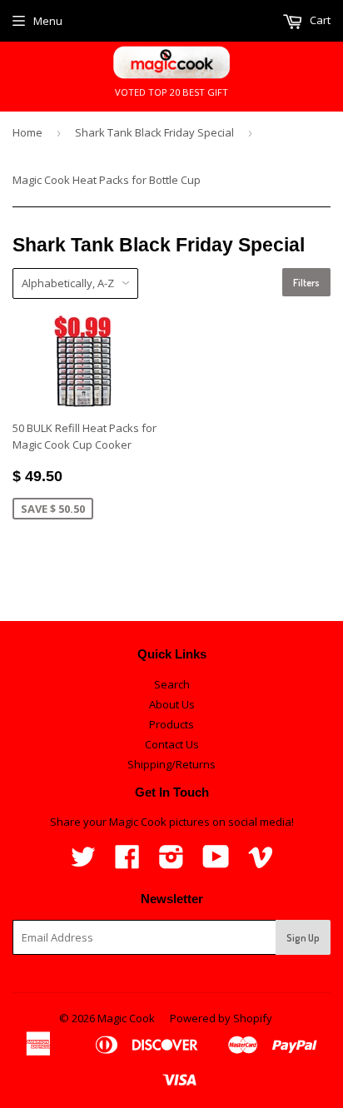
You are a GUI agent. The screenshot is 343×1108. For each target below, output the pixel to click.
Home (27, 132)
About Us (172, 704)
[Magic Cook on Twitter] (83, 862)
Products (171, 724)
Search (172, 684)
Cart (319, 19)
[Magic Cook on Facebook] (127, 862)
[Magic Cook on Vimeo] (260, 862)
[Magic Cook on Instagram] (171, 862)
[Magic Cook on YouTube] (216, 862)
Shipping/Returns (171, 764)
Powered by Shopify (221, 1018)
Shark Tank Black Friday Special (154, 132)
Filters (306, 282)
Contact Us (172, 744)
